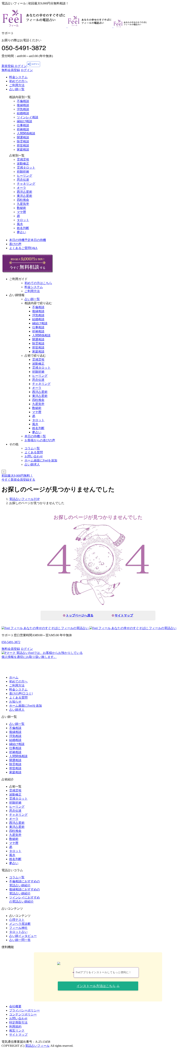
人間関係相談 (26, 133)
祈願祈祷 (23, 171)
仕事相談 (23, 125)
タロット (23, 220)
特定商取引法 (18, 1022)
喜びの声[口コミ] (21, 693)
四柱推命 (23, 199)
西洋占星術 (24, 191)
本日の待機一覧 (35, 436)
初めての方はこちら (38, 283)
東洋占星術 (24, 195)
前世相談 (23, 145)
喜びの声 (15, 244)
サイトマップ (124, 615)
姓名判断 (23, 228)
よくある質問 (33, 452)
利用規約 (15, 1026)
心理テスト (16, 919)
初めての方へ (18, 681)
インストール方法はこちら (96, 986)
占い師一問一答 (20, 940)
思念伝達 (23, 179)
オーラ (21, 187)
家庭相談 (23, 149)
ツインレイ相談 (27, 117)
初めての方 (18, 81)
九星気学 (23, 203)
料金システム (18, 77)
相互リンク (16, 1030)
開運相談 (23, 137)
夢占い (21, 232)
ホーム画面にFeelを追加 (40, 460)
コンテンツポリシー (23, 1014)
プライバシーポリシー (24, 1010)
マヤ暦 (21, 212)
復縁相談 (23, 105)
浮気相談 (23, 109)
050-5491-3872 (11, 642)
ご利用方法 (16, 85)
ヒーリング (24, 175)
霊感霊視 (23, 159)
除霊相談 (23, 141)
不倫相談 (23, 101)
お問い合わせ (33, 456)
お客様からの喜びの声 (39, 440)
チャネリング (26, 183)
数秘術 (21, 208)
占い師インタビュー (23, 936)
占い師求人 (32, 464)
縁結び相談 (24, 121)
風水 (20, 224)
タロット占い (18, 931)
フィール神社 (18, 927)
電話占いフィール (37, 1045)
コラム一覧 (32, 448)
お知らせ (15, 701)
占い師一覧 (16, 89)
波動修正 (23, 163)
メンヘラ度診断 (20, 923)
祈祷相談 (23, 129)
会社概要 (15, 1006)
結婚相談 (23, 113)
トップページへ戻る (79, 615)
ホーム (13, 677)
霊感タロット (26, 167)
